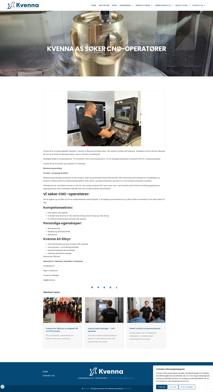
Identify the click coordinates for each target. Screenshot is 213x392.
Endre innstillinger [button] (187, 387)
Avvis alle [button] (173, 387)
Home (93, 5)
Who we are (104, 5)
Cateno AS (127, 388)
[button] (92, 287)
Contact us (197, 5)
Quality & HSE (181, 5)
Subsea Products (163, 5)
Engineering (125, 5)
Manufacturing (143, 5)
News (114, 5)
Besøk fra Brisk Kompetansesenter (145, 328)
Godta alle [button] (161, 387)
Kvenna (86, 388)
